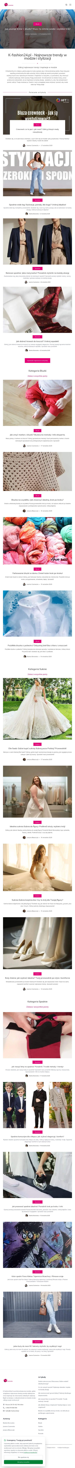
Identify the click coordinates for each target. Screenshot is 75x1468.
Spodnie (37, 200)
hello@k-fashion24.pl (12, 1411)
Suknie (37, 22)
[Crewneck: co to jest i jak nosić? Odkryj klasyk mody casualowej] (37, 115)
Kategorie (42, 1419)
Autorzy (6, 1419)
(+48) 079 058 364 (11, 1408)
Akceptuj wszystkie (23, 1462)
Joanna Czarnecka (9, 1426)
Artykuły (42, 1377)
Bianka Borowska (8, 1423)
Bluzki (37, 430)
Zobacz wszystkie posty (37, 376)
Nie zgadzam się (23, 1457)
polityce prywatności (30, 1452)
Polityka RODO (51, 1447)
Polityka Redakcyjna (63, 1447)
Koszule (37, 337)
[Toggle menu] (70, 5)
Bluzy (37, 124)
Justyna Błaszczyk (8, 1430)
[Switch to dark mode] (66, 4)
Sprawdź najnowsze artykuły (37, 361)
